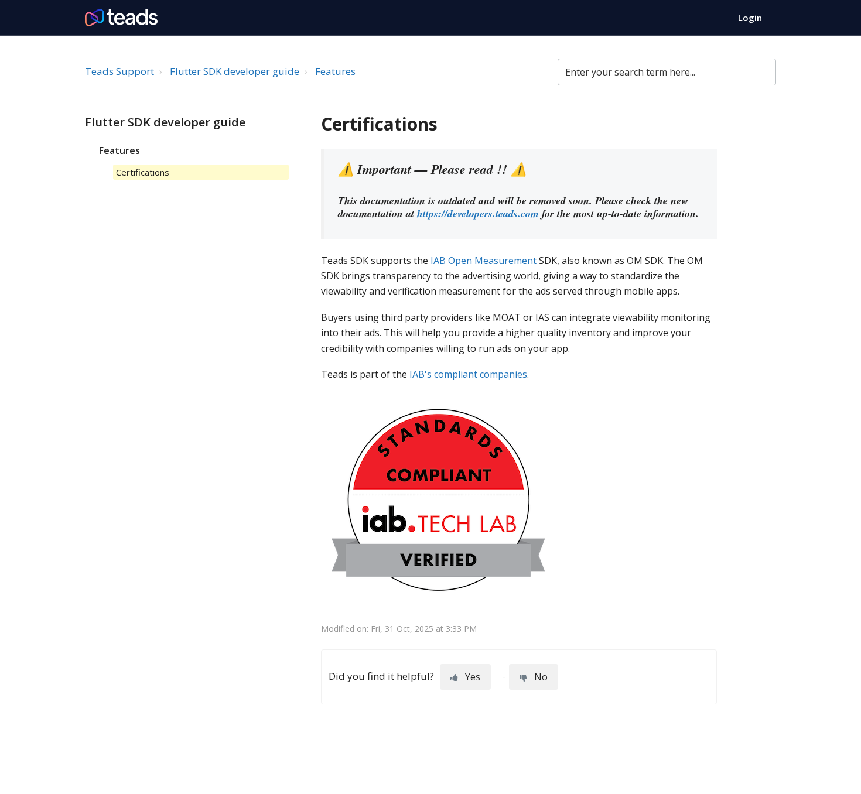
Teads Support (119, 71)
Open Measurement (492, 260)
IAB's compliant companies (468, 374)
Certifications (142, 172)
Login (750, 17)
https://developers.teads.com (478, 213)
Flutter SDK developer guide (234, 71)
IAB (438, 260)
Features (335, 71)
